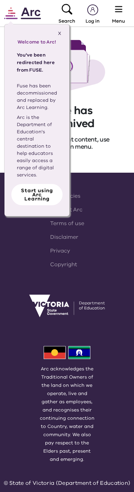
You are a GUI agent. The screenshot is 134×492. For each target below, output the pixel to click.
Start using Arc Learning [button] (37, 194)
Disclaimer (64, 237)
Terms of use (67, 223)
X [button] (59, 33)
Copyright (63, 264)
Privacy (60, 251)
